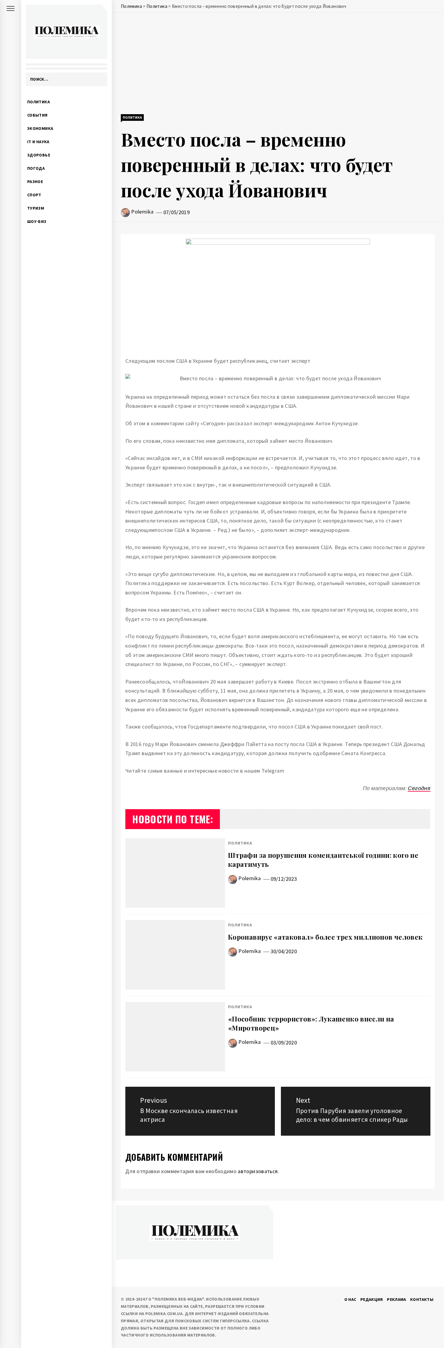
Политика (38, 102)
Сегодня (419, 788)
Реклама (396, 1299)
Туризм (35, 208)
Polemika (142, 211)
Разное (35, 181)
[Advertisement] (278, 64)
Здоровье (38, 155)
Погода (36, 168)
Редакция (371, 1299)
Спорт (34, 195)
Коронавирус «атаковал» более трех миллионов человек (325, 936)
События (37, 115)
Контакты (421, 1299)
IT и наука (38, 141)
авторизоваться (258, 1171)
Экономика (40, 128)
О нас (350, 1299)
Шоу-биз (37, 221)
